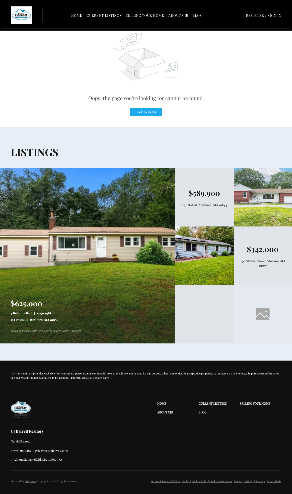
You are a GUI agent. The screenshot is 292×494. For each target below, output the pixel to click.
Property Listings (244, 481)
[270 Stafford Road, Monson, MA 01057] (204, 284)
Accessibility (274, 481)
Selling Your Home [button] (145, 15)
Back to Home (146, 112)
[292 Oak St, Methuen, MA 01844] (263, 225)
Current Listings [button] (104, 15)
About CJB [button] (178, 15)
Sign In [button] (274, 15)
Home (76, 15)
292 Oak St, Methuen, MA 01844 (204, 205)
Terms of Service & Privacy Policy (170, 481)
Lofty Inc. (30, 481)
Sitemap (260, 481)
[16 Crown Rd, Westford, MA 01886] (87, 342)
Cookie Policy (200, 481)
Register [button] (255, 15)
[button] (21, 15)
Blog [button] (197, 15)
